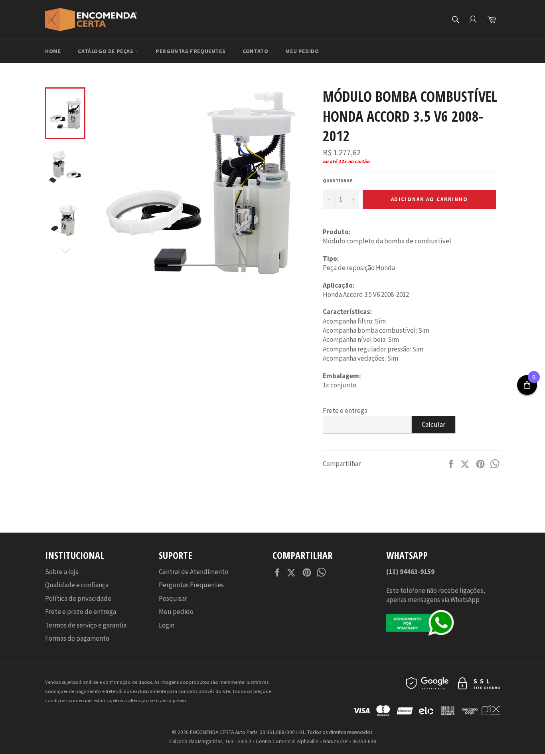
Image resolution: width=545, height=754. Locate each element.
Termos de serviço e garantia (85, 625)
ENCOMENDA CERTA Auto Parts (223, 732)
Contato (255, 51)
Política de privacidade (78, 598)
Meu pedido (302, 51)
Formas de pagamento (77, 638)
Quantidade (337, 181)
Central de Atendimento (193, 571)
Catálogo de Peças (106, 51)
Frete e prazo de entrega (80, 611)
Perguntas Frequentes (190, 51)
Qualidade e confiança (77, 584)
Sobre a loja (62, 571)
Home (53, 51)
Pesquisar (173, 598)
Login (166, 625)
